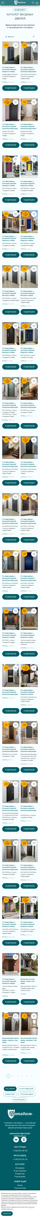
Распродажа (20, 1176)
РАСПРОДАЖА (19, 1100)
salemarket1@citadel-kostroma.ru (20, 1134)
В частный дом (26, 1089)
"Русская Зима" (27, 1094)
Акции (20, 1185)
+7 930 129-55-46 (20, 1159)
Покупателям (20, 1188)
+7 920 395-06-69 (20, 1150)
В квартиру (10, 1094)
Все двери (10, 1089)
